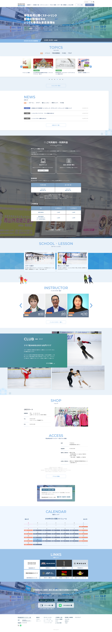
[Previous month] (26, 519)
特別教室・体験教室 (69, 617)
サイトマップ (78, 617)
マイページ (89, 5)
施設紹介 (31, 28)
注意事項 (37, 619)
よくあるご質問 (70, 4)
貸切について (38, 621)
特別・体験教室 (63, 4)
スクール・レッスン (48, 617)
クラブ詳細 (49, 363)
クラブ (58, 4)
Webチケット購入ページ (43, 170)
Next (90, 66)
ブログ (66, 622)
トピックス (67, 619)
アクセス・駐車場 (53, 4)
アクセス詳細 (56, 476)
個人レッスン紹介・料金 (48, 621)
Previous (21, 66)
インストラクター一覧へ (56, 322)
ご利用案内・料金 (36, 4)
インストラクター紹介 (48, 622)
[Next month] (85, 519)
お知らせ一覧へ (56, 125)
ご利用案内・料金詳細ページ (56, 230)
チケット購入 (80, 5)
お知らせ (66, 621)
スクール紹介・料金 (47, 619)
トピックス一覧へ (56, 85)
